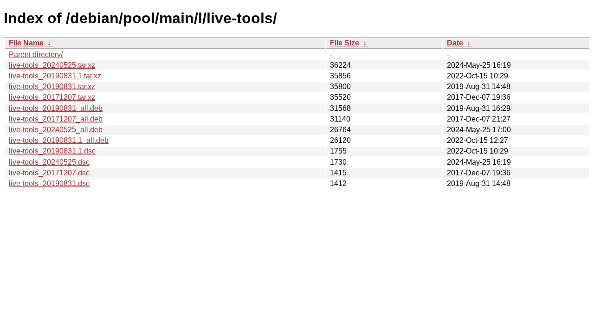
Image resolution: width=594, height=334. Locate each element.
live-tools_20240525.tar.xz (52, 65)
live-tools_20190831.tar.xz (52, 86)
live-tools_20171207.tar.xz (52, 97)
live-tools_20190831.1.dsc (52, 151)
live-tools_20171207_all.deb (56, 119)
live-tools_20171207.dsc (49, 173)
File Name (26, 43)
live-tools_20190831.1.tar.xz (55, 76)
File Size (344, 43)
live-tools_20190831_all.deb (56, 108)
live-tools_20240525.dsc (49, 162)
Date (455, 43)
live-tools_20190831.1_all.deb (59, 140)
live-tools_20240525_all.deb (56, 130)
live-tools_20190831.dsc (49, 183)
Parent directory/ (36, 54)
